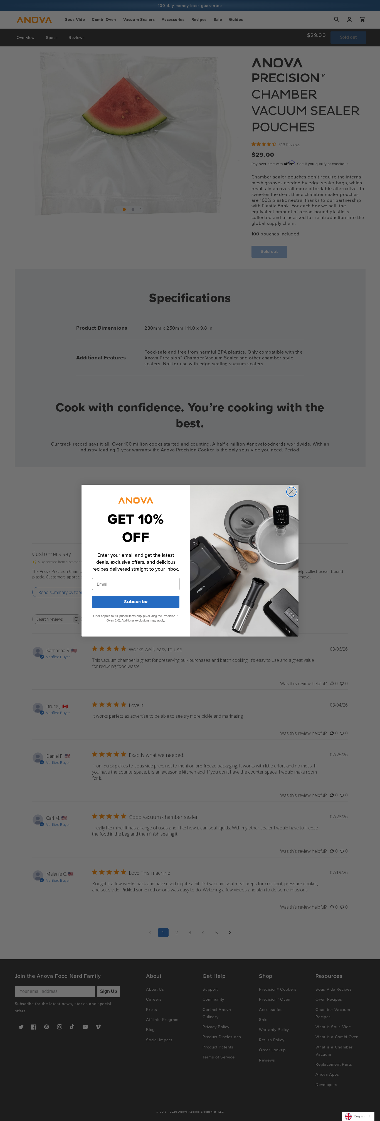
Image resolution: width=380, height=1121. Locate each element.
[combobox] (358, 1116)
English (359, 1116)
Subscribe (135, 601)
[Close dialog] (291, 492)
